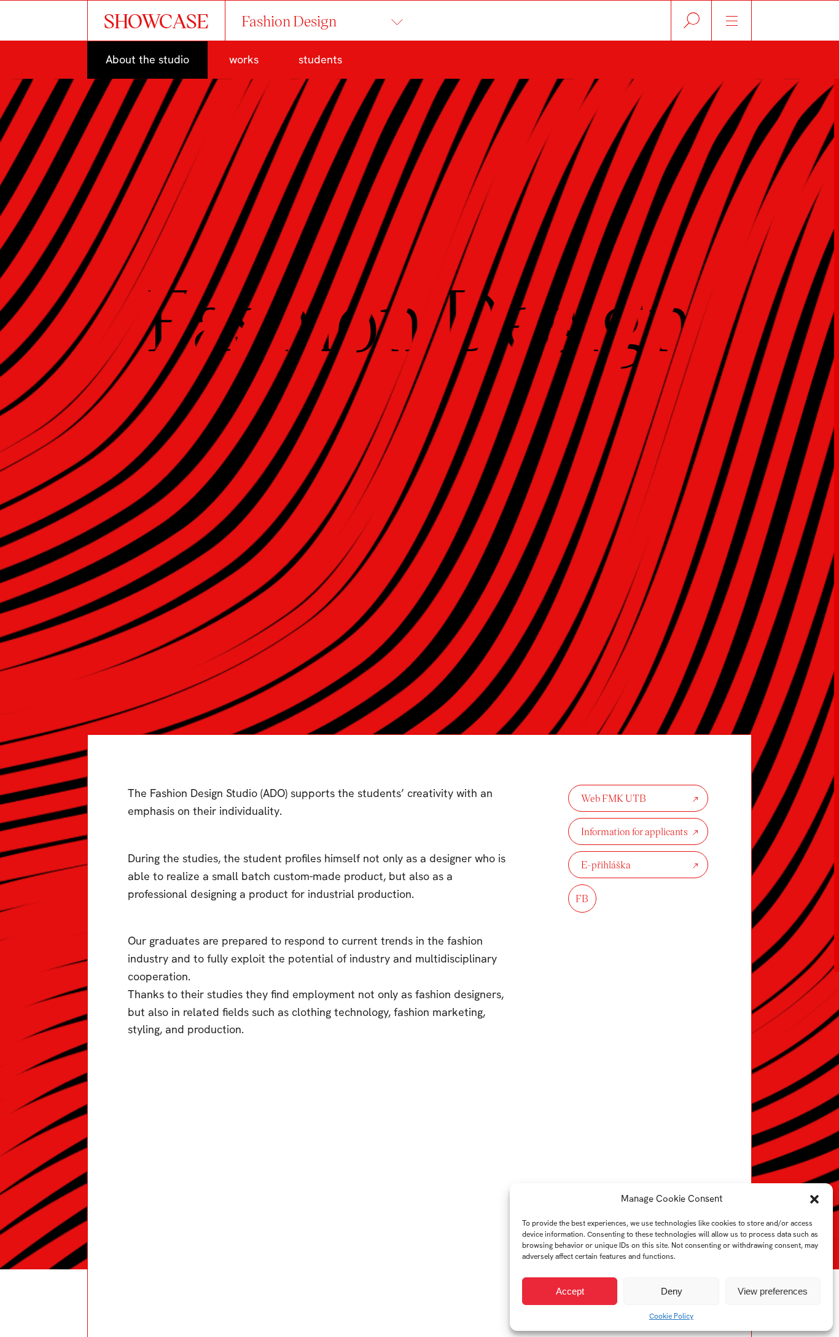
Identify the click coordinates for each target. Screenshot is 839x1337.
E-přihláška (606, 864)
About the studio (147, 59)
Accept (570, 1291)
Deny (671, 1291)
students (320, 59)
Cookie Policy (671, 1316)
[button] (814, 1199)
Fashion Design (289, 20)
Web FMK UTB (613, 797)
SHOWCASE (156, 20)
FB (582, 898)
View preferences (773, 1291)
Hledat (691, 21)
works (244, 59)
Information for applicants (634, 831)
